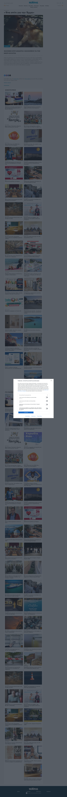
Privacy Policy (39, 416)
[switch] (46, 397)
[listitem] (33, 395)
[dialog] (33, 398)
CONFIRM (26, 412)
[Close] (52, 381)
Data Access (33, 416)
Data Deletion (27, 416)
